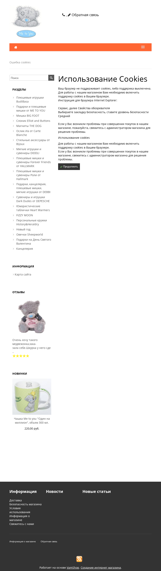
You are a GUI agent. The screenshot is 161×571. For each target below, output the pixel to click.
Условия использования (19, 510)
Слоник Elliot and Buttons (33, 121)
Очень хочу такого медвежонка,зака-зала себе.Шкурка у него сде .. (31, 346)
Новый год (23, 229)
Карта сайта (23, 274)
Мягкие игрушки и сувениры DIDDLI (28, 151)
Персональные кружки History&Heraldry (31, 222)
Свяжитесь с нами (21, 524)
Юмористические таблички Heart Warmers (33, 208)
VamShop (73, 567)
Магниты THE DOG (28, 126)
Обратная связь (85, 14)
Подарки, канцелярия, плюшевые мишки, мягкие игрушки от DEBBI (33, 188)
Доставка (15, 500)
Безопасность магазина (25, 504)
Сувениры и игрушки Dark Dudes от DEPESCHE (33, 199)
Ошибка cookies (20, 62)
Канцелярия (24, 248)
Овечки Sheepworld (29, 234)
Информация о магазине (19, 518)
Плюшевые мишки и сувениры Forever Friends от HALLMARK (33, 162)
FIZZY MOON (24, 215)
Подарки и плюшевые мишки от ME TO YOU (31, 108)
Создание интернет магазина (101, 567)
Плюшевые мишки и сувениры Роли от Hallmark (30, 175)
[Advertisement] (31, 461)
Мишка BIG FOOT (27, 115)
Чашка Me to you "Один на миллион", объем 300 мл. (32, 420)
